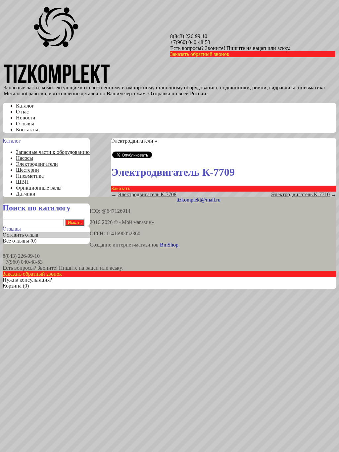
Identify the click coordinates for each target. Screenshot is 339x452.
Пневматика (30, 176)
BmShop (169, 245)
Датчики (25, 194)
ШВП (22, 182)
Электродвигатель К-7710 (300, 194)
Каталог (25, 106)
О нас (22, 111)
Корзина (12, 286)
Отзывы (25, 123)
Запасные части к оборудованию (53, 152)
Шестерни (27, 170)
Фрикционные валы (39, 188)
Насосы (24, 158)
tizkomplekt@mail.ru (198, 200)
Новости (25, 117)
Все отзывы (16, 241)
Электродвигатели (37, 164)
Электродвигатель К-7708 (147, 194)
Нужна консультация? (27, 280)
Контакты (27, 129)
